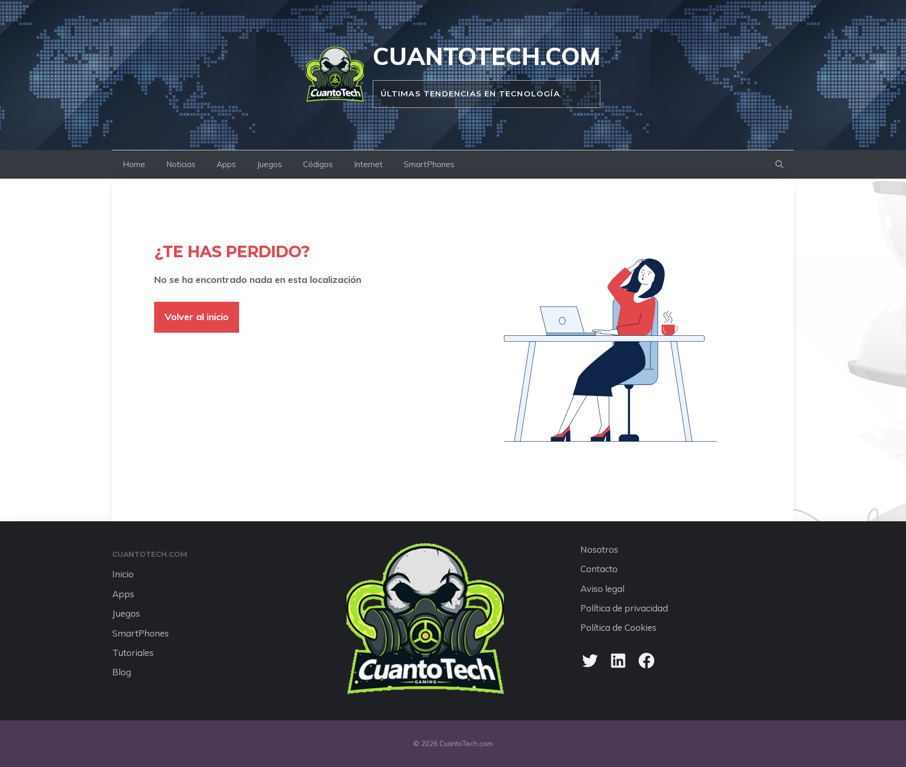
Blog (121, 671)
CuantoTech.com (486, 56)
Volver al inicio (197, 317)
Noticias (181, 164)
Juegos (269, 164)
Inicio (123, 573)
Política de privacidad (624, 607)
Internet (368, 164)
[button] (779, 164)
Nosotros (599, 549)
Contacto (599, 568)
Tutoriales (133, 652)
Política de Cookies (618, 627)
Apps (226, 164)
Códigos (318, 164)
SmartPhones (429, 164)
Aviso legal (602, 588)
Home (134, 164)
